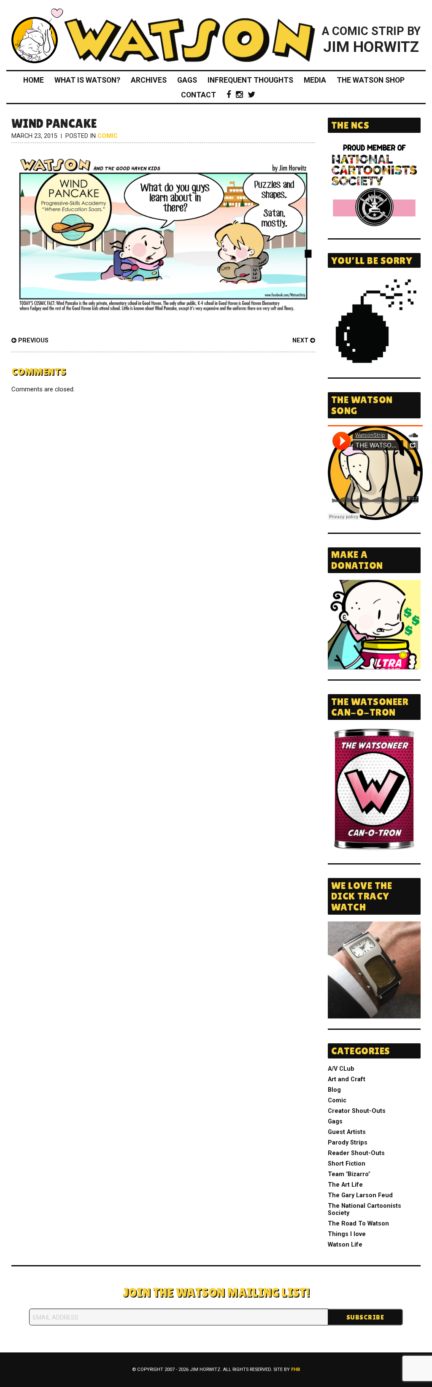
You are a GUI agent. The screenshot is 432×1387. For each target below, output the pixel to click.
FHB (295, 1369)
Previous (32, 340)
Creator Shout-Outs (357, 1111)
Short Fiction (346, 1163)
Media (315, 80)
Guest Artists (347, 1132)
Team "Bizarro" (349, 1174)
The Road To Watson (358, 1223)
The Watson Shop (371, 80)
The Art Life (345, 1184)
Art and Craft (346, 1079)
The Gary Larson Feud (360, 1195)
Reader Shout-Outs (356, 1153)
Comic (107, 136)
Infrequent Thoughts (250, 80)
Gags (187, 80)
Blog (334, 1089)
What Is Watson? (87, 80)
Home (33, 80)
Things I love (347, 1234)
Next (301, 340)
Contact (198, 95)
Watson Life (345, 1244)
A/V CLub (341, 1068)
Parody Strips (347, 1142)
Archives (149, 80)
